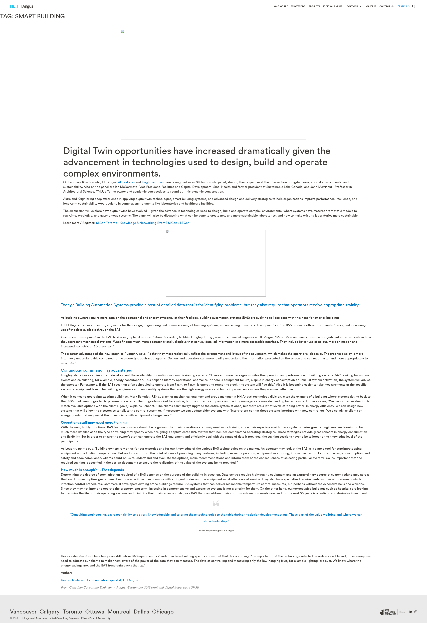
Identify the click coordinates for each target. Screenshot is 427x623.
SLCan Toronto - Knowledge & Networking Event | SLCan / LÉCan (142, 222)
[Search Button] (413, 6)
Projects (314, 6)
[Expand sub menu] (360, 6)
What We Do (298, 6)
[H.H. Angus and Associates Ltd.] (21, 6)
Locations (351, 6)
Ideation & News (332, 6)
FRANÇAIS (403, 6)
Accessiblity (104, 618)
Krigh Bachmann (153, 182)
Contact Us (386, 6)
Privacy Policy (88, 618)
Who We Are (281, 6)
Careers (371, 6)
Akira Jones (126, 182)
